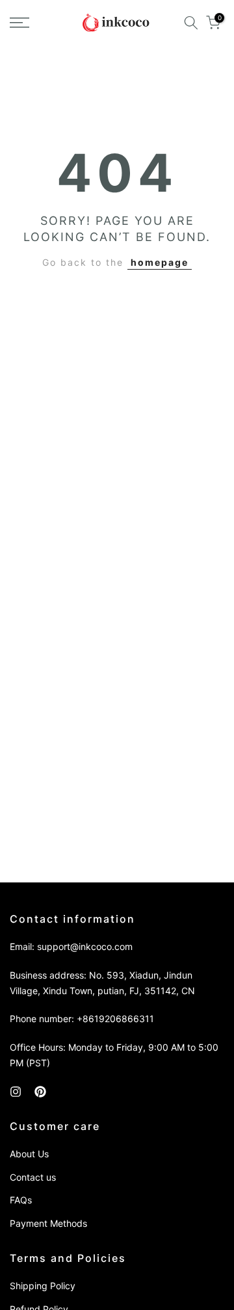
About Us (29, 1153)
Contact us (33, 1177)
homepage (159, 262)
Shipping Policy (42, 1285)
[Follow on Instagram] (15, 1091)
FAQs (21, 1199)
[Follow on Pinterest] (40, 1091)
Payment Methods (48, 1223)
